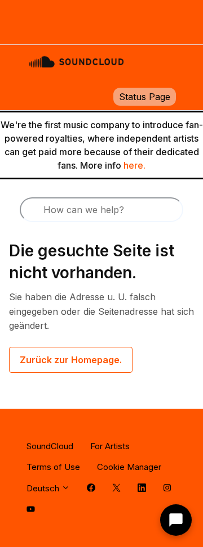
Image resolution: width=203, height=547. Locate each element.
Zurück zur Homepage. (71, 359)
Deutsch (44, 488)
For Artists (110, 446)
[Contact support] (176, 520)
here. (134, 165)
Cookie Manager (129, 467)
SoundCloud (50, 446)
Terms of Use (53, 467)
